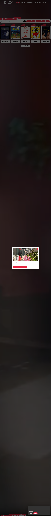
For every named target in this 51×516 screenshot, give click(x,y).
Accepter (35, 513)
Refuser (31, 513)
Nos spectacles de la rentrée (20, 266)
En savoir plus (31, 511)
